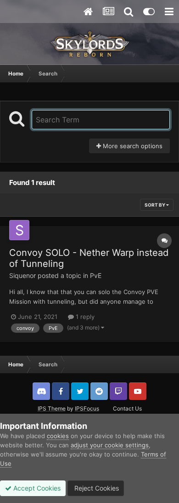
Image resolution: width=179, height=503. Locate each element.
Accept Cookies (36, 488)
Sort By (155, 205)
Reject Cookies (96, 488)
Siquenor (22, 275)
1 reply (84, 316)
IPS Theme (52, 408)
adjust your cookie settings (110, 445)
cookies (58, 435)
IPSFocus (87, 408)
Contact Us (127, 408)
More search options (131, 146)
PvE (95, 275)
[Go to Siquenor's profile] (19, 230)
